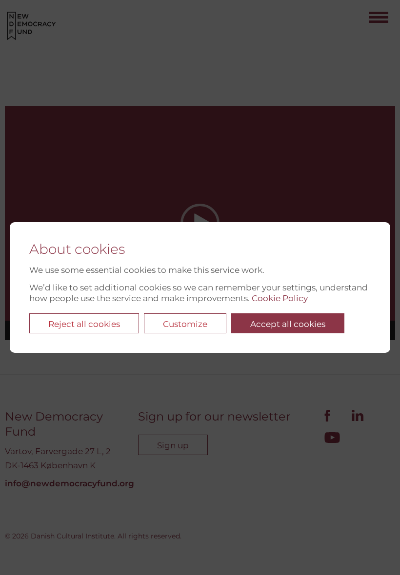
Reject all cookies (84, 324)
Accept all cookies (287, 324)
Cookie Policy (280, 298)
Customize (185, 324)
